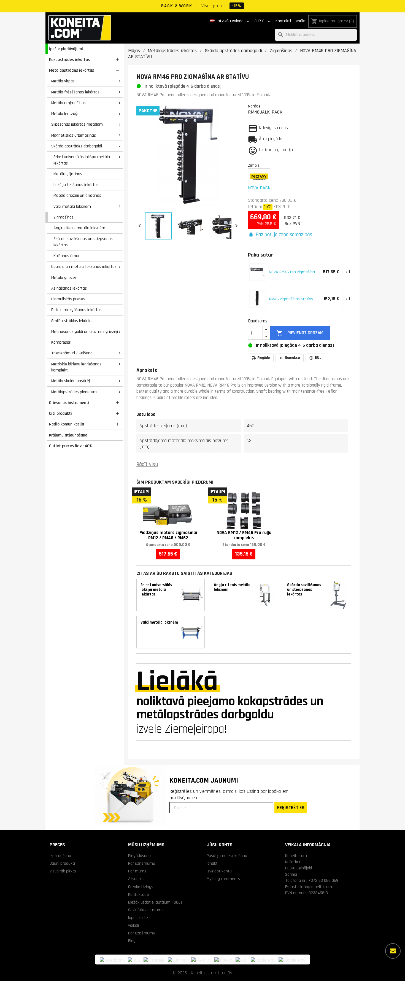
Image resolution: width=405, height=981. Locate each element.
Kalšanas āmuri (66, 255)
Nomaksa (292, 357)
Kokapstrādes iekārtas (69, 59)
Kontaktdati (138, 894)
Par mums (137, 871)
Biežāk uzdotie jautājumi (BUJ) (155, 902)
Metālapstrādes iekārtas (71, 70)
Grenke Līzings (140, 887)
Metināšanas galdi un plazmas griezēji (84, 331)
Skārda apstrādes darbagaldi (76, 146)
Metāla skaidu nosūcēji (71, 381)
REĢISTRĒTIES (290, 807)
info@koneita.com (316, 887)
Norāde (254, 106)
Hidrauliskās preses (68, 299)
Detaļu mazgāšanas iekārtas (76, 309)
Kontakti (283, 21)
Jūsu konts (220, 845)
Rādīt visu (147, 464)
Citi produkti (60, 413)
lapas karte (138, 917)
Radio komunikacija (66, 424)
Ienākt (300, 21)
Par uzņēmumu (141, 863)
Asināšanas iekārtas (69, 288)
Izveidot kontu (219, 871)
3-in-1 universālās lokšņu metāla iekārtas (81, 160)
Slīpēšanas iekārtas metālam (77, 124)
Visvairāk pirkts (63, 871)
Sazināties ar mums (145, 910)
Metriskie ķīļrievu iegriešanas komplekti (76, 367)
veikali (133, 925)
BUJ (318, 357)
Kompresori (61, 342)
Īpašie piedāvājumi (66, 49)
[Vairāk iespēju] (393, 951)
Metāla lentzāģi (64, 113)
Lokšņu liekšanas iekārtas (76, 184)
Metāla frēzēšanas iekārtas (75, 92)
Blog (132, 941)
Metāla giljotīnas (67, 174)
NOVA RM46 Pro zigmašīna (292, 272)
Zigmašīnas (63, 217)
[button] (280, 235)
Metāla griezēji (64, 277)
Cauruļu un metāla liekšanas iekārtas (84, 266)
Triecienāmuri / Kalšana (72, 353)
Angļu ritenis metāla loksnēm (79, 228)
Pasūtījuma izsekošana (227, 855)
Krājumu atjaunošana (68, 435)
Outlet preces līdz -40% (71, 446)
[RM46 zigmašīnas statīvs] (257, 298)
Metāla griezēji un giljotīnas (77, 195)
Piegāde (263, 357)
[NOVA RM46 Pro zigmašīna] (257, 271)
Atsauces (136, 879)
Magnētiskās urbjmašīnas (73, 135)
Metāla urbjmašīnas (68, 103)
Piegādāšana (139, 855)
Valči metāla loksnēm (72, 206)
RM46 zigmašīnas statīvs (291, 299)
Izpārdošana (60, 855)
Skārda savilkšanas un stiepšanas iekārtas (83, 242)
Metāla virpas (63, 81)
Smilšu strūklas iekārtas (72, 321)
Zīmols (254, 165)
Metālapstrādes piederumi (74, 392)
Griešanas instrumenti (69, 402)
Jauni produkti (62, 863)
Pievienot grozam (299, 333)
